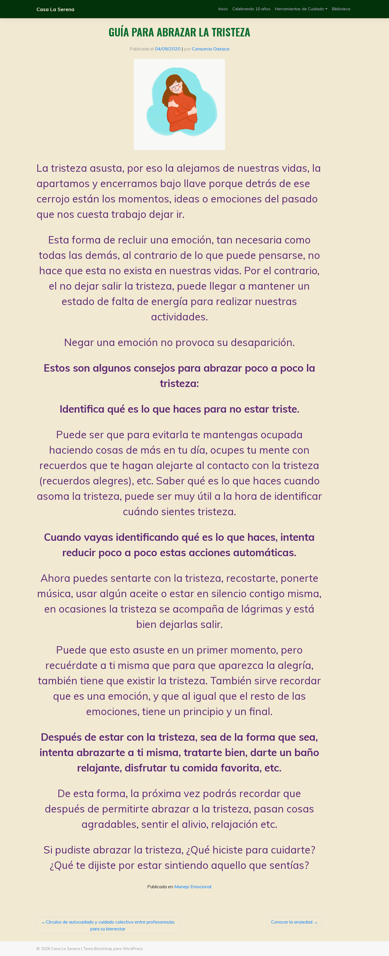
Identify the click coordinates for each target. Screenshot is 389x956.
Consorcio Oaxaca (210, 49)
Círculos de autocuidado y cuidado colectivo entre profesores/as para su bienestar (110, 925)
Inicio (223, 8)
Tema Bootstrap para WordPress (113, 948)
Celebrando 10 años (251, 8)
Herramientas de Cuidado (299, 8)
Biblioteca (341, 8)
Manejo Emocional (192, 886)
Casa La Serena (55, 9)
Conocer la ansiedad (291, 922)
